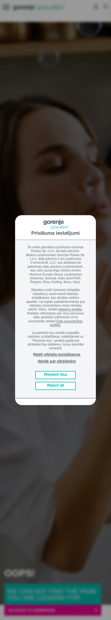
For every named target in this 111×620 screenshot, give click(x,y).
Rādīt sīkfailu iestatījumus (57, 355)
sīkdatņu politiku (70, 309)
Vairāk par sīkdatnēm (57, 362)
